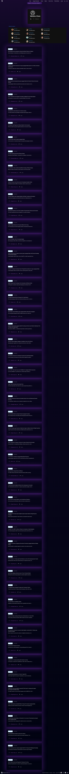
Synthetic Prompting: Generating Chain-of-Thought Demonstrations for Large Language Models (23, 268)
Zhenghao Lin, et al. (14, 287)
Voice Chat (51, 1)
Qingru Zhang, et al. (14, 229)
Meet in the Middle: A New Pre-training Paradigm (16, 239)
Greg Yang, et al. (14, 563)
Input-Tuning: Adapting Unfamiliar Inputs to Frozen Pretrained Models (19, 573)
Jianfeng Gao (31, 32)
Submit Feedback (45, 772)
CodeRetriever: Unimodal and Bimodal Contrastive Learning (18, 659)
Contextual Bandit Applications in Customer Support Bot (17, 674)
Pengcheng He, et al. (14, 694)
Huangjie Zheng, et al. (14, 606)
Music (46, 1)
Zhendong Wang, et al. (14, 158)
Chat (30, 1)
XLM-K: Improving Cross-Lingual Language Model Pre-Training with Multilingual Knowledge (23, 747)
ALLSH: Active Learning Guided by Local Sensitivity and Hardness (19, 499)
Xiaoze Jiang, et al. (14, 752)
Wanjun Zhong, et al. (14, 186)
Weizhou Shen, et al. (14, 418)
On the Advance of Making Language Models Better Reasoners (18, 456)
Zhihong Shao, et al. (14, 273)
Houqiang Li (16, 40)
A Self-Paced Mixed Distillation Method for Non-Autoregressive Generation (20, 485)
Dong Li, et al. (13, 302)
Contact (50, 772)
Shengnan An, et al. (14, 115)
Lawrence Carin (46, 36)
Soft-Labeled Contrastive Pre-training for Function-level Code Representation (20, 355)
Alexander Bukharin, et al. (15, 56)
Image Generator (36, 1)
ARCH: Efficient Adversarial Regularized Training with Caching (18, 762)
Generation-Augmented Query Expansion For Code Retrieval (18, 297)
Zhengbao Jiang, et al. (14, 404)
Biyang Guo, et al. (14, 331)
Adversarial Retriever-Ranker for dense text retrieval (16, 733)
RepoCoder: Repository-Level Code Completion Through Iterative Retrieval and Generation (23, 210)
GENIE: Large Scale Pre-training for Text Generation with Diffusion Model (20, 283)
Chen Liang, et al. (14, 374)
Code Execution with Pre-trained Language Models (16, 139)
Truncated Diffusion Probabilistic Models (14, 601)
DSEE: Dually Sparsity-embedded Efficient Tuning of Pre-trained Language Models (21, 703)
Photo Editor (56, 1)
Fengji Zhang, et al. (14, 215)
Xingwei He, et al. (14, 201)
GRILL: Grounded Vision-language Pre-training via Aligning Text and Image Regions (21, 96)
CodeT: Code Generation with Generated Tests (15, 384)
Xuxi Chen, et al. (13, 708)
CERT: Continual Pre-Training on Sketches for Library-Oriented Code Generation (21, 442)
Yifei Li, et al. (13, 461)
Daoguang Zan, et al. (14, 447)
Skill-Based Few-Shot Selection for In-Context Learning (17, 110)
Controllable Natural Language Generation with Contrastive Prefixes (19, 587)
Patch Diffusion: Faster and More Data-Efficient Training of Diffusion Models (20, 167)
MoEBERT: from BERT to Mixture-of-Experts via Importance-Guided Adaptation (21, 529)
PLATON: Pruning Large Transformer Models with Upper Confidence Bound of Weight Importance (24, 428)
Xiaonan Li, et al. (14, 360)
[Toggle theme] (65, 1)
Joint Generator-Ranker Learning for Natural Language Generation (19, 413)
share (23, 56)
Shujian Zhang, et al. (14, 504)
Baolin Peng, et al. (14, 259)
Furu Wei (15, 36)
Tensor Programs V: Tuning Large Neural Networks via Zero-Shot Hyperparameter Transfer (23, 558)
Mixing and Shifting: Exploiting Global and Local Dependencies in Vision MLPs (21, 615)
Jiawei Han (31, 40)
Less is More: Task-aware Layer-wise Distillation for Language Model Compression (21, 369)
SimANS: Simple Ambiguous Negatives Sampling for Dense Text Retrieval (20, 341)
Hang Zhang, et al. (14, 738)
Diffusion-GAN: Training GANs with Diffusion (15, 470)
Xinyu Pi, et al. (13, 650)
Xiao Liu (30, 36)
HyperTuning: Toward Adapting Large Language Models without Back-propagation (21, 311)
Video (42, 1)
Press (54, 772)
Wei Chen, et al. (13, 519)
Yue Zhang (45, 32)
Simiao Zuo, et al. (14, 766)
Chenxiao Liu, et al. (14, 144)
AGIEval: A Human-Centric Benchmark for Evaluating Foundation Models (20, 182)
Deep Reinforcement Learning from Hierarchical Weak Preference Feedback (20, 51)
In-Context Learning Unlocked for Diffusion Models (16, 153)
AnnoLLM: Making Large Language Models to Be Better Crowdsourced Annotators (21, 196)
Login (62, 1)
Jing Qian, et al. (13, 592)
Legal (57, 772)
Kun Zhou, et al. (13, 346)
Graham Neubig (16, 32)
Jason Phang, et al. (14, 316)
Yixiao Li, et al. (13, 71)
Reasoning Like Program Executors (14, 645)
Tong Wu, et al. (13, 129)
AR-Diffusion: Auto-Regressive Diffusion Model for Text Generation (19, 125)
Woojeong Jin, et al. (14, 101)
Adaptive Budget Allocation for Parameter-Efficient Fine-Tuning (18, 224)
